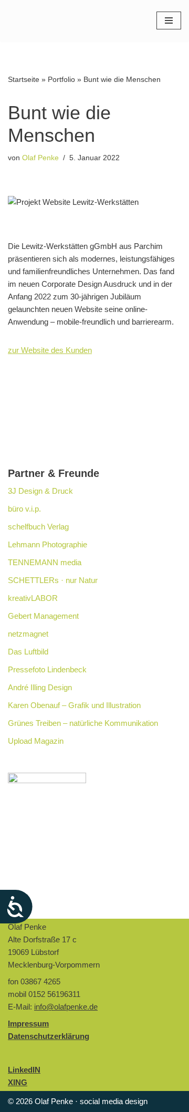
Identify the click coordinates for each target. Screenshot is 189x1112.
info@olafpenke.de (66, 1006)
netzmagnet (28, 633)
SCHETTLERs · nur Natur (53, 580)
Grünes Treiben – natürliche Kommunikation (83, 723)
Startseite (23, 79)
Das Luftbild (28, 651)
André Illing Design (40, 687)
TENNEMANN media (44, 562)
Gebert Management (43, 615)
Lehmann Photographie (47, 544)
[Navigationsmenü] (168, 20)
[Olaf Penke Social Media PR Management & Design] (60, 20)
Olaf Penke (40, 158)
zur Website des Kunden (50, 350)
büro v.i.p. (24, 508)
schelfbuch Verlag (38, 526)
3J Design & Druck (40, 490)
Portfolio (61, 79)
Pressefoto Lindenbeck (47, 669)
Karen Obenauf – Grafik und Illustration (74, 705)
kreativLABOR (33, 598)
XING (17, 1082)
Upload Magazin (36, 740)
